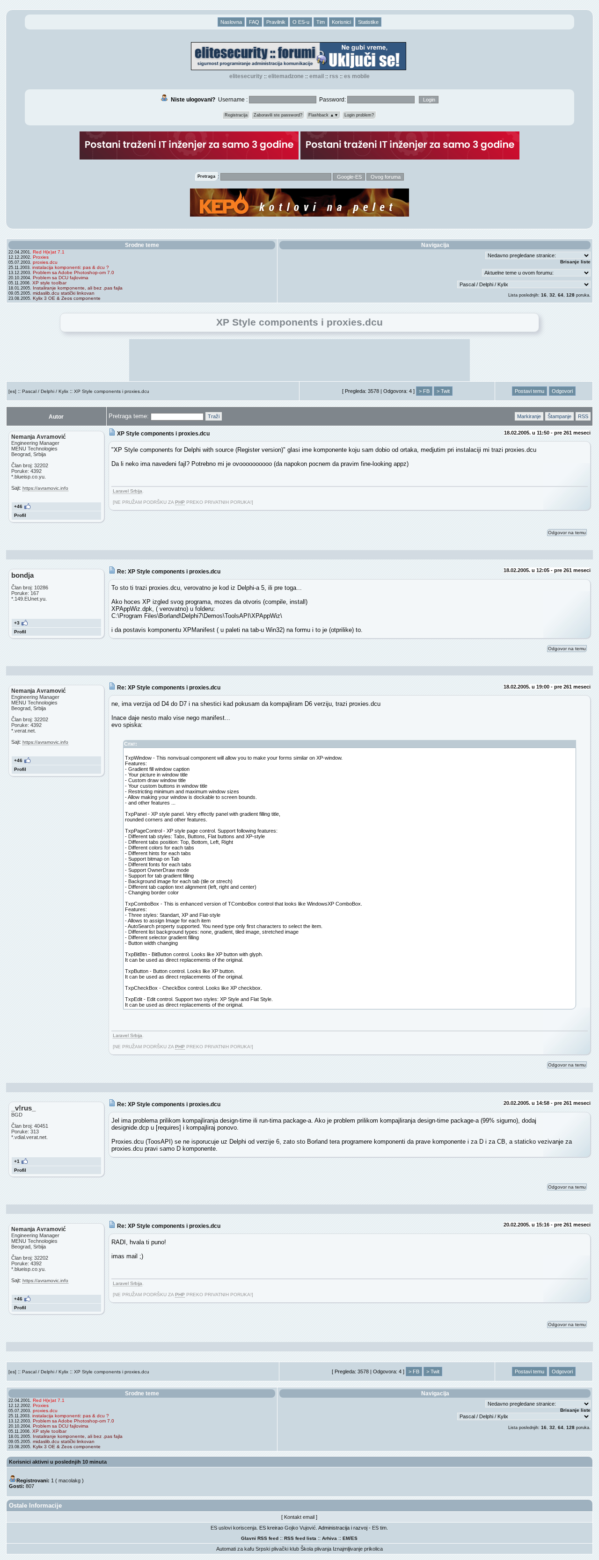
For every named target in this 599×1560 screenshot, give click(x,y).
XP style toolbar (49, 282)
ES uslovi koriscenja (233, 1528)
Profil (20, 515)
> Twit (443, 391)
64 (560, 294)
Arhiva (329, 1538)
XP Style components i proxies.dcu (111, 391)
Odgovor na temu (567, 532)
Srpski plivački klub (277, 1549)
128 (570, 294)
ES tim (379, 1528)
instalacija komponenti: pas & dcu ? (70, 267)
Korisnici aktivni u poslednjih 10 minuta (58, 1462)
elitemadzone (286, 76)
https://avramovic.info (45, 488)
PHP (180, 502)
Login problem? (359, 115)
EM (346, 1538)
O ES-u (300, 22)
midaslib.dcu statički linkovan (64, 293)
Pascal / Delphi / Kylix (45, 391)
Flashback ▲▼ (323, 115)
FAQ (254, 22)
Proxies (41, 257)
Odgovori (562, 391)
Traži (213, 416)
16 (544, 294)
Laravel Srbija (127, 490)
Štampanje (559, 416)
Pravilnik (275, 22)
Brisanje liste (575, 261)
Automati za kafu (235, 1549)
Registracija (236, 115)
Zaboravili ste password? (278, 115)
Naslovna (231, 22)
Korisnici (341, 22)
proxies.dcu (45, 262)
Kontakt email (299, 1517)
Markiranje (529, 416)
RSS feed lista (300, 1538)
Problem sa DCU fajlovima (60, 277)
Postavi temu (529, 391)
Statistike (368, 22)
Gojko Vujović (300, 1528)
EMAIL (316, 76)
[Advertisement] (299, 360)
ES (354, 1538)
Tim (320, 22)
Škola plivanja (315, 1549)
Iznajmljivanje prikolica (358, 1549)
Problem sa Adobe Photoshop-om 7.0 (73, 272)
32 (552, 294)
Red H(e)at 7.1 (49, 251)
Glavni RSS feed (259, 1538)
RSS (333, 76)
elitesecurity (246, 76)
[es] (12, 391)
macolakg (69, 1480)
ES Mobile (357, 76)
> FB (424, 391)
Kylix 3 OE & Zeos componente (67, 298)
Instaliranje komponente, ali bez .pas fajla (78, 287)
